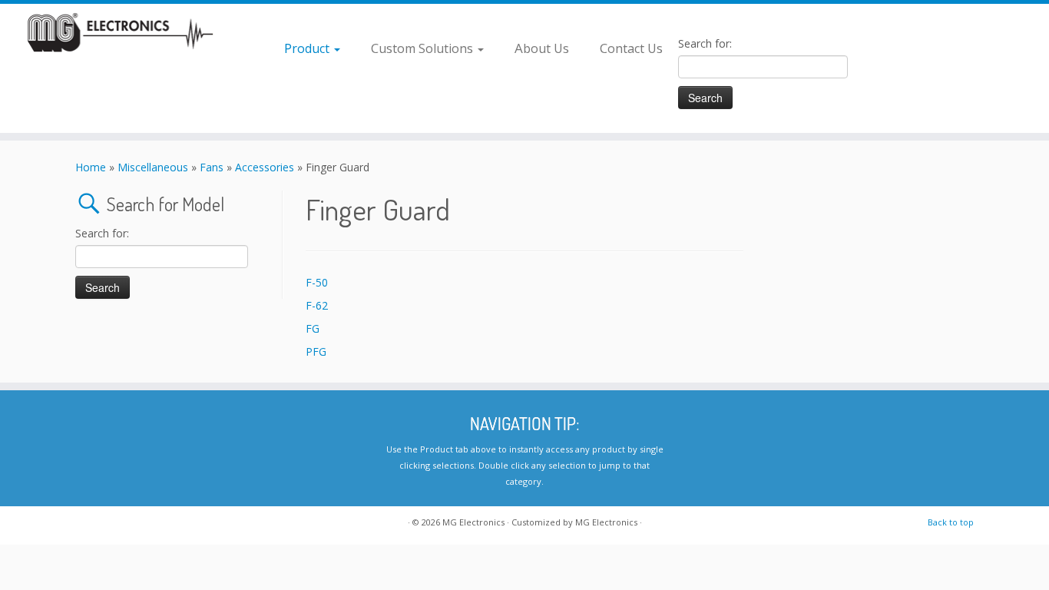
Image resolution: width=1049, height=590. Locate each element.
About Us (542, 48)
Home (90, 167)
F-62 (317, 305)
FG (312, 328)
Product (308, 48)
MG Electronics (473, 522)
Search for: (705, 43)
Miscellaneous (152, 167)
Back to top (951, 522)
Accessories (264, 167)
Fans (211, 167)
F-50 (317, 282)
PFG (316, 351)
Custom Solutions (423, 48)
